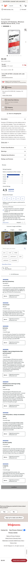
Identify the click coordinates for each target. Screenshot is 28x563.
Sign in (6, 81)
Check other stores (7, 95)
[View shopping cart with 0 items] (25, 6)
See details (4, 65)
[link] (6, 26)
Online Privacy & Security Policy (13, 538)
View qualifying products (7, 77)
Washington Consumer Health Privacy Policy (13, 540)
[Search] (21, 6)
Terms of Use (13, 543)
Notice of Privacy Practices (13, 536)
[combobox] (13, 5)
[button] (23, 9)
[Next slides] (26, 42)
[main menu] (2, 5)
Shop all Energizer (5, 19)
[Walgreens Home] (5, 5)
